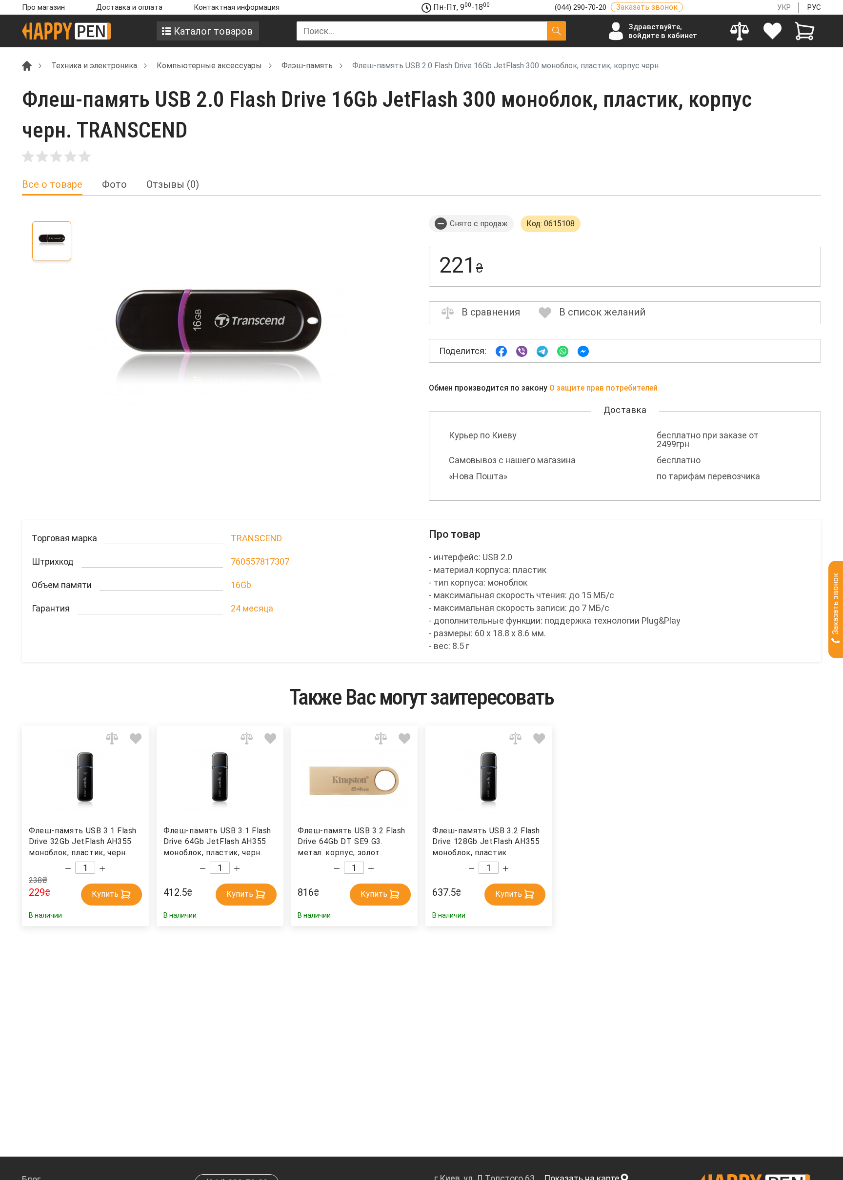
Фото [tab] (114, 184)
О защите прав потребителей (603, 388)
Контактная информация (237, 7)
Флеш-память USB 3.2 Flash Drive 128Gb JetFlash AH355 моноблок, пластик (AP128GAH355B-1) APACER (486, 841)
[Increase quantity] (102, 869)
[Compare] (739, 31)
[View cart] (804, 31)
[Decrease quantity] (68, 869)
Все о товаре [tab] (52, 184)
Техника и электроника (94, 65)
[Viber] (521, 350)
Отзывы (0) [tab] (172, 184)
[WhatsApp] (562, 350)
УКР (784, 7)
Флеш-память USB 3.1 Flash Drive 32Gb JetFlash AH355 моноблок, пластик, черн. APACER (83, 841)
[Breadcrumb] (27, 65)
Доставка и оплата (129, 7)
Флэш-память (307, 65)
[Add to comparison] (112, 738)
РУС (814, 7)
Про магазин (43, 7)
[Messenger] (583, 350)
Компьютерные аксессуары (209, 65)
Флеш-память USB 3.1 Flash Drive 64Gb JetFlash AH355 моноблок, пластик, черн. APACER (217, 841)
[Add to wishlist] (136, 738)
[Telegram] (542, 350)
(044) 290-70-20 (581, 7)
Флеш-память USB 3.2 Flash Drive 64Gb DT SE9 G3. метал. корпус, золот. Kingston (351, 841)
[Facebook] (501, 350)
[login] (772, 31)
